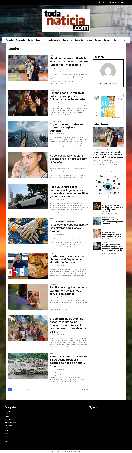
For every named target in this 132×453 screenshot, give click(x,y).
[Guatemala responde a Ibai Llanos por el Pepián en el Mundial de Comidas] (28, 266)
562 (28, 389)
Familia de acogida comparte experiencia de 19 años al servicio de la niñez (68, 290)
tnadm (51, 71)
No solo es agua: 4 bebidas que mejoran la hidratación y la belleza (68, 159)
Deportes (52, 55)
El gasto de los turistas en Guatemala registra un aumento (66, 127)
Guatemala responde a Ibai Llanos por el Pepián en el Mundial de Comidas (67, 259)
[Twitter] (104, 2)
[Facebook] (99, 2)
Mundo (52, 218)
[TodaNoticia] (66, 20)
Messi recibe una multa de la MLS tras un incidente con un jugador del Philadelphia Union (69, 63)
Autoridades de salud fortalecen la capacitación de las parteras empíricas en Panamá (69, 226)
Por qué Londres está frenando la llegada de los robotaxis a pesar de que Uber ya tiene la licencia (69, 191)
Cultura (52, 253)
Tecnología (53, 184)
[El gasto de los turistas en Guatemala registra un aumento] (28, 134)
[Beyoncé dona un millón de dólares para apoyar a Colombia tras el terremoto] (28, 103)
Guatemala (53, 284)
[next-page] (33, 389)
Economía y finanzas (55, 121)
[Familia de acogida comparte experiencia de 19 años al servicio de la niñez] (28, 297)
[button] (124, 40)
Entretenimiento (54, 90)
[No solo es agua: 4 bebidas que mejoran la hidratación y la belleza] (28, 165)
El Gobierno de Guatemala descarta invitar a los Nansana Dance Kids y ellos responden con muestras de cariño (68, 325)
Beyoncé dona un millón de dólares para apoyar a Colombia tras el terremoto (67, 96)
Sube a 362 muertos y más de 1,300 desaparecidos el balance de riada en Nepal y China (69, 361)
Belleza (52, 153)
